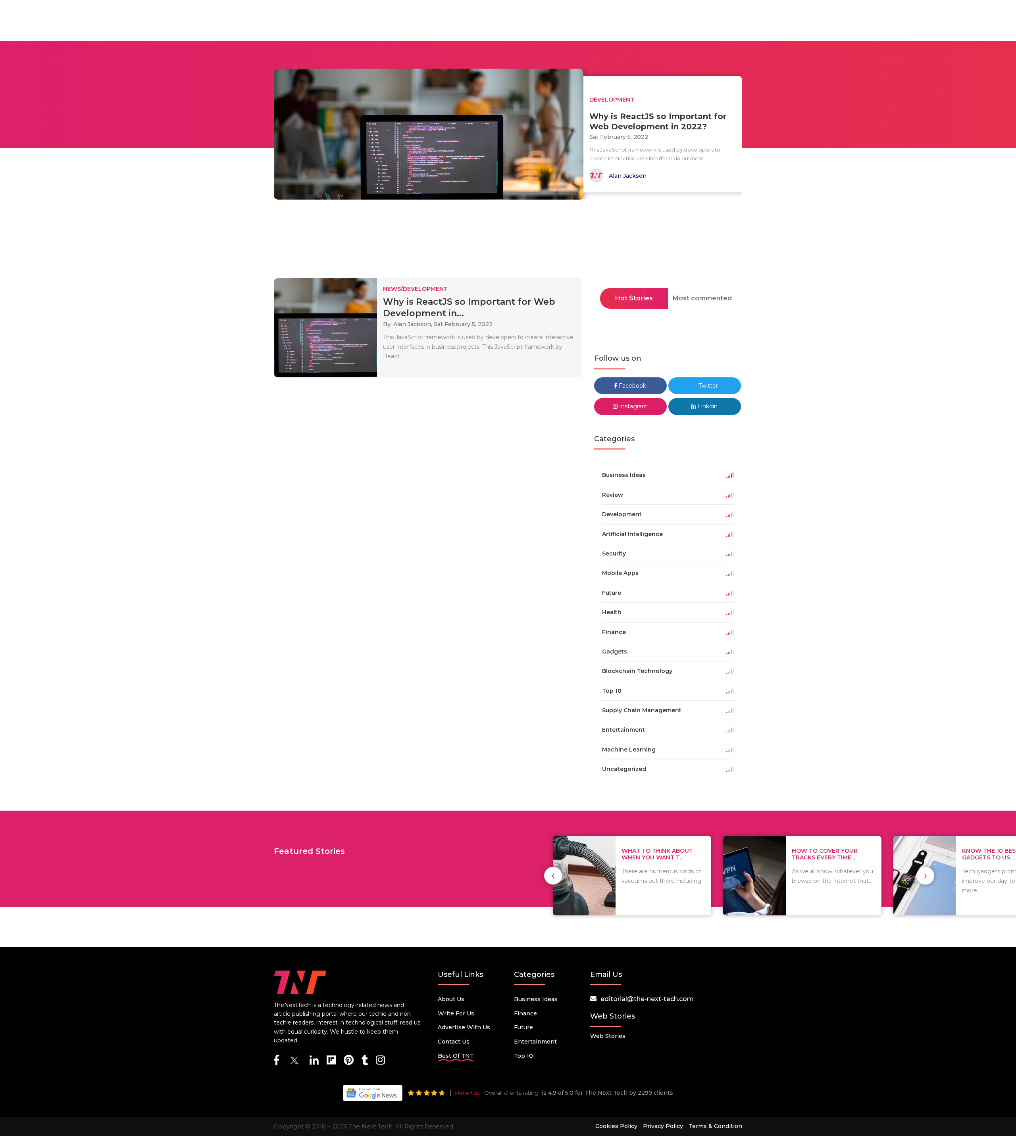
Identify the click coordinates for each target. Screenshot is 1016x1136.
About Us (451, 999)
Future (523, 1027)
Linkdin (707, 406)
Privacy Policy (663, 1126)
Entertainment (535, 1041)
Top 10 (523, 1055)
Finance (525, 1013)
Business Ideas (536, 999)
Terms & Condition (715, 1126)
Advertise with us (464, 1027)
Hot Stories (634, 298)
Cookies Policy (616, 1126)
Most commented (702, 298)
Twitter (707, 385)
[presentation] (553, 875)
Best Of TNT (456, 1055)
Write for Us (456, 1013)
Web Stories (607, 1036)
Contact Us (454, 1041)
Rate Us (467, 1093)
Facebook (631, 385)
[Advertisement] (508, 241)
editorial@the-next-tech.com (647, 999)
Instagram (633, 406)
